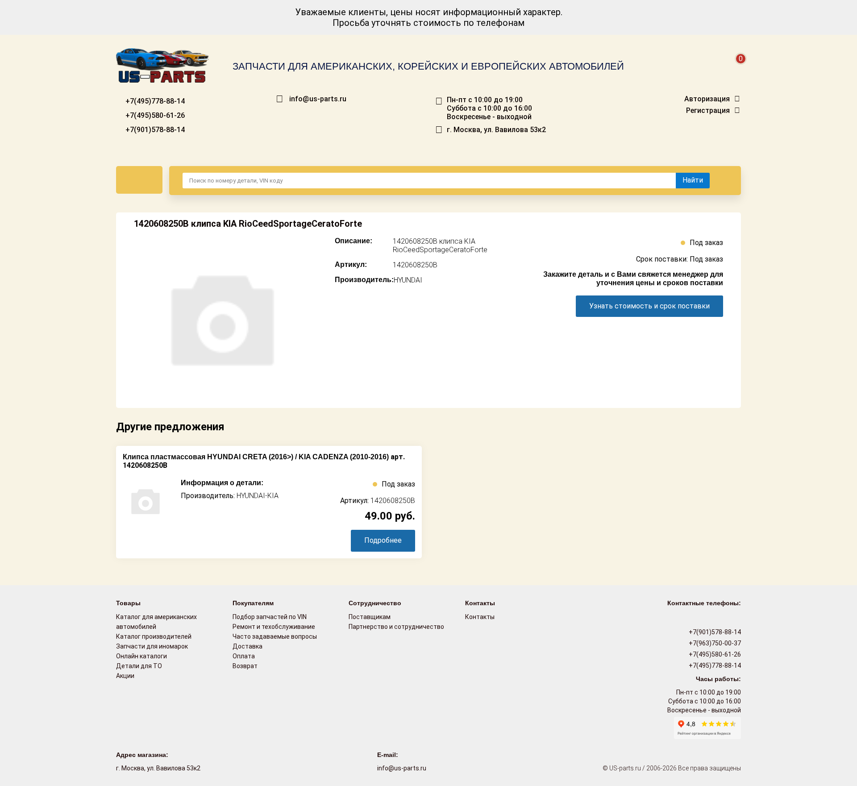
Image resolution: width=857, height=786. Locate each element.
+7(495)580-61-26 (154, 115)
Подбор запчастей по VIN (270, 616)
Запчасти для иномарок (152, 646)
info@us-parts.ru (317, 99)
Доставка (247, 646)
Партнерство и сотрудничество (396, 626)
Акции (125, 675)
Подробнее (383, 540)
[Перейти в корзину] (734, 69)
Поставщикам (370, 616)
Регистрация (708, 110)
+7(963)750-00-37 (714, 643)
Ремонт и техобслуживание (274, 626)
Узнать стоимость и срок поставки (649, 306)
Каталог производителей (153, 636)
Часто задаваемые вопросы (275, 636)
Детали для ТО (139, 666)
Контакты (480, 616)
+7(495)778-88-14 (154, 101)
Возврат (245, 666)
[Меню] (139, 180)
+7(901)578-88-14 (154, 129)
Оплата (244, 656)
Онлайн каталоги (141, 656)
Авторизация (707, 99)
